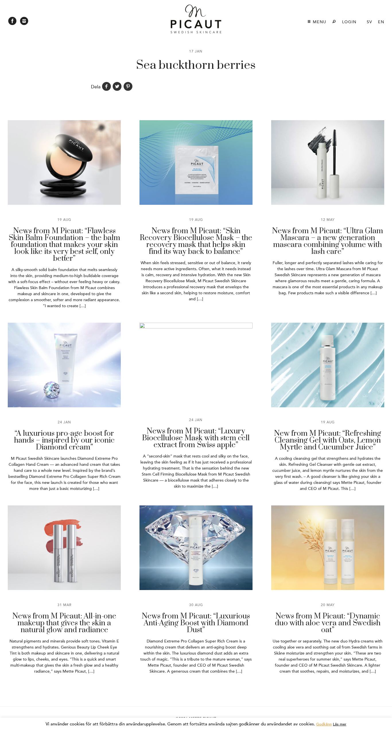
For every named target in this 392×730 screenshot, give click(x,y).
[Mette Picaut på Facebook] (12, 22)
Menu (318, 22)
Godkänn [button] (324, 724)
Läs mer (339, 724)
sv (369, 22)
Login (349, 22)
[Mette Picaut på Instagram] (24, 22)
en (381, 22)
